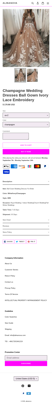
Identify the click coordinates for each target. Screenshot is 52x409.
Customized (6, 131)
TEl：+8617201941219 (14, 341)
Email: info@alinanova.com (15, 335)
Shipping (8, 329)
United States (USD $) (25, 379)
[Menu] (47, 3)
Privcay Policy (10, 288)
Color (4, 120)
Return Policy (10, 276)
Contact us (9, 282)
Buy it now (26, 152)
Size (4, 111)
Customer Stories (11, 270)
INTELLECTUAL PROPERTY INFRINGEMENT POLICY (26, 300)
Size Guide (9, 323)
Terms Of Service (11, 294)
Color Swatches (11, 317)
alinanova (10, 3)
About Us (8, 263)
